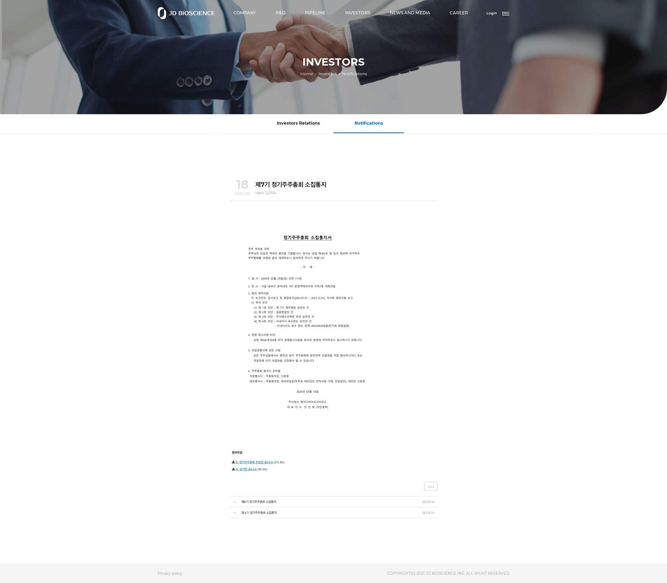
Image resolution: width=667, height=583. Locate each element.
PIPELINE (315, 12)
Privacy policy (170, 573)
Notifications (354, 73)
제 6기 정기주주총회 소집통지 (259, 513)
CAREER (459, 12)
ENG (505, 13)
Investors (328, 73)
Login (491, 13)
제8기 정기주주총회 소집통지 (258, 502)
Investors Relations (298, 123)
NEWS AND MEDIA (410, 12)
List (431, 486)
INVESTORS (357, 12)
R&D (280, 12)
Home (306, 73)
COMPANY (244, 12)
